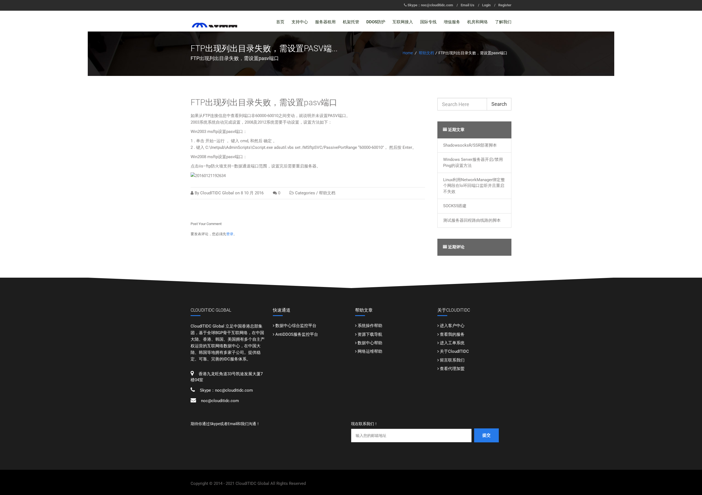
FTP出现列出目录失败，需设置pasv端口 (264, 102)
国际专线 (428, 21)
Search (499, 104)
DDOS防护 (375, 21)
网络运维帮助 (370, 351)
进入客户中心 (452, 325)
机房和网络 (477, 21)
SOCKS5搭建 (454, 205)
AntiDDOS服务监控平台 (296, 334)
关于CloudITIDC (454, 351)
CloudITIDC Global (217, 192)
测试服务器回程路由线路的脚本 (472, 220)
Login (486, 5)
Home (408, 53)
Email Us (467, 5)
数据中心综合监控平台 (295, 325)
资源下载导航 (370, 334)
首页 (280, 21)
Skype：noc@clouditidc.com (430, 5)
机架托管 (351, 21)
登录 (229, 234)
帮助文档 (426, 53)
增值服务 (452, 21)
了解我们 (503, 21)
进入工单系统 (452, 342)
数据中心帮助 (370, 342)
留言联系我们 (452, 360)
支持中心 (299, 21)
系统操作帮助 (370, 325)
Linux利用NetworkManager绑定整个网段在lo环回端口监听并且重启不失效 (474, 185)
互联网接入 (402, 21)
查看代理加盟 (452, 368)
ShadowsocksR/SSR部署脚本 (470, 145)
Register (504, 5)
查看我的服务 (452, 334)
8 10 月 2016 (252, 192)
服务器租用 (325, 21)
